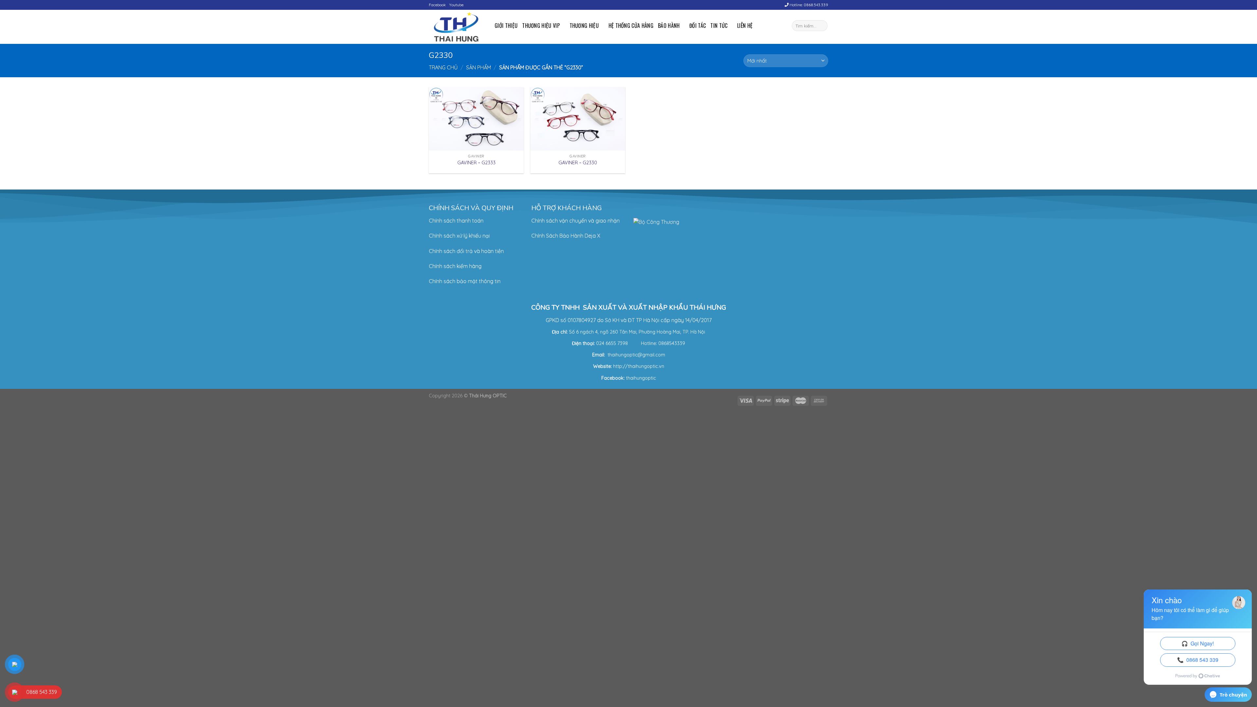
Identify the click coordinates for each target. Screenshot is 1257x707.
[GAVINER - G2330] (577, 119)
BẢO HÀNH (669, 25)
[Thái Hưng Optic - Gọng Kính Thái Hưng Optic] (457, 27)
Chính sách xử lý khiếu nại (459, 235)
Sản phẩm (478, 67)
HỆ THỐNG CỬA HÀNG (631, 25)
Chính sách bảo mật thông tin (465, 281)
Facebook (437, 4)
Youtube (456, 4)
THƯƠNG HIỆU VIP (541, 25)
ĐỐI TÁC (697, 25)
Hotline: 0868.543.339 (808, 4)
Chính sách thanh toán (456, 220)
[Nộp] (821, 25)
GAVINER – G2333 (476, 163)
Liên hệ (745, 25)
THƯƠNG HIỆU (584, 25)
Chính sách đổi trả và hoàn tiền (466, 251)
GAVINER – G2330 (577, 163)
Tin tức (718, 25)
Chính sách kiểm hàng (455, 266)
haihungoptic (642, 378)
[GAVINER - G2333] (476, 119)
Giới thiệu (506, 25)
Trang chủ (443, 67)
